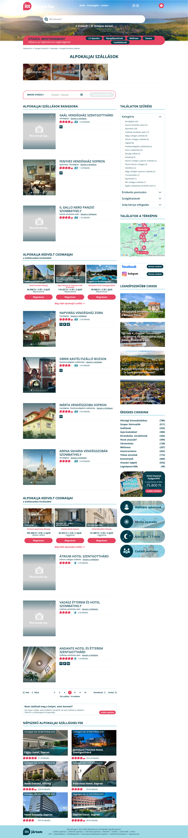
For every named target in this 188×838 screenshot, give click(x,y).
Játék (82, 5)
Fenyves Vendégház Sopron (82, 161)
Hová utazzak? (142, 306)
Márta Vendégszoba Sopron (83, 405)
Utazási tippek (126, 307)
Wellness (134, 38)
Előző (36, 692)
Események (126, 459)
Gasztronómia (126, 329)
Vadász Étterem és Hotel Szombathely (79, 604)
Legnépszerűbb (140, 307)
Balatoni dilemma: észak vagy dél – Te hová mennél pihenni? (142, 370)
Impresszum (134, 834)
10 (85, 692)
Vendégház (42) (37, 72)
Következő (98, 692)
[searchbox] (94, 19)
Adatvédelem (59, 834)
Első (27, 692)
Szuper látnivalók (128, 306)
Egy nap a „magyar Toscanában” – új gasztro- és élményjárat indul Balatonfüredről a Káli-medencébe (142, 338)
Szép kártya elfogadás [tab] (135, 204)
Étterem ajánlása (76, 831)
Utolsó (111, 692)
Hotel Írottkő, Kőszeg (37, 783)
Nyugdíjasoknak (114, 38)
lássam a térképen (79, 118)
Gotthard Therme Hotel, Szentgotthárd (88, 751)
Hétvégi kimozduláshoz (148, 304)
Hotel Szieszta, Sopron (38, 814)
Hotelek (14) (94, 72)
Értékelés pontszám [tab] (134, 192)
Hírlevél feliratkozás (118, 834)
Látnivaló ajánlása (93, 831)
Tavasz (148, 38)
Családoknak (120, 42)
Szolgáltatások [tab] (131, 198)
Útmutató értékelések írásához (94, 834)
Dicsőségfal (93, 5)
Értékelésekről (73, 834)
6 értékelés (85, 411)
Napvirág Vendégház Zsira (81, 313)
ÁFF (50, 834)
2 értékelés (85, 121)
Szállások (125, 428)
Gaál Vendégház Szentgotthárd (86, 115)
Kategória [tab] (128, 116)
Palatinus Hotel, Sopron (88, 783)
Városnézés (126, 443)
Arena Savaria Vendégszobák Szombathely (83, 453)
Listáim (104, 5)
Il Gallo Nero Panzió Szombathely (76, 209)
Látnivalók (124, 831)
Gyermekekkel (128, 432)
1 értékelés (85, 168)
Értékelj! (83, 26)
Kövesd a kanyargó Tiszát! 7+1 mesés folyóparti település (140, 399)
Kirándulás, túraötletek (145, 327)
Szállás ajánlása (59, 831)
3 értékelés (85, 365)
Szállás (115, 831)
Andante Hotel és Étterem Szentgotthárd (81, 650)
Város (132, 831)
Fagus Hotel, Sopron (36, 752)
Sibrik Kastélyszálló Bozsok (82, 359)
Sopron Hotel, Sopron (86, 814)
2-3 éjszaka (93, 38)
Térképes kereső (103, 26)
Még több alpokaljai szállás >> (70, 303)
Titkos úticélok (154, 306)
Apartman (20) (65, 72)
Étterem (106, 831)
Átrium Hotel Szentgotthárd (84, 556)
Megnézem (38, 297)
